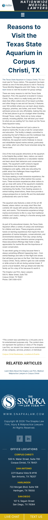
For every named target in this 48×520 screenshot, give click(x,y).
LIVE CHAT (12, 517)
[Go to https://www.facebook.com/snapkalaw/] (20, 438)
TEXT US (36, 517)
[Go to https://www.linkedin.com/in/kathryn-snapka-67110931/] (28, 438)
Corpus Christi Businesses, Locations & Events (20, 354)
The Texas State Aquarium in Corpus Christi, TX (21, 80)
